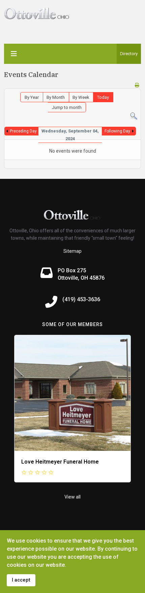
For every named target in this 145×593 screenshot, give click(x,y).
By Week (80, 97)
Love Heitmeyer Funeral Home (60, 462)
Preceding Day (23, 131)
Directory (129, 53)
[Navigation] (14, 54)
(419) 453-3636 (81, 299)
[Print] (137, 85)
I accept (21, 580)
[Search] (133, 116)
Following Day (117, 131)
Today (103, 97)
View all (72, 497)
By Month (56, 97)
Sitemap (72, 251)
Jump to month (67, 107)
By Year (32, 97)
